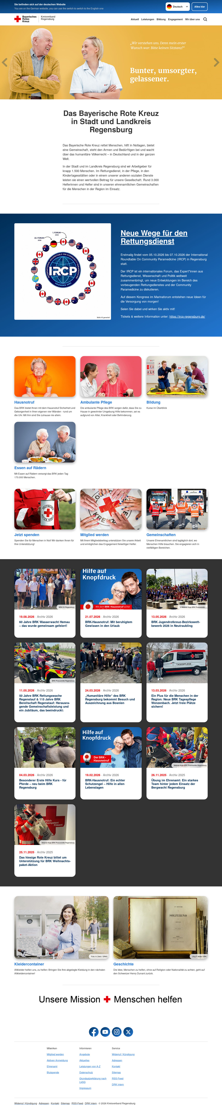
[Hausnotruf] (45, 376)
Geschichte (123, 964)
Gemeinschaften (161, 534)
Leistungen (147, 19)
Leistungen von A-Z (89, 1066)
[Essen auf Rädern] (45, 442)
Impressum (85, 1088)
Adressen (117, 1060)
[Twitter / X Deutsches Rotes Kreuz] (128, 1032)
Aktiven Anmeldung (57, 1060)
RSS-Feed (117, 1078)
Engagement (175, 19)
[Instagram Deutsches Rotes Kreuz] (117, 1032)
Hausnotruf (24, 402)
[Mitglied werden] (111, 509)
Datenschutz (86, 1072)
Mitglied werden (94, 534)
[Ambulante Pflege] (111, 376)
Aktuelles (84, 1060)
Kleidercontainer (29, 964)
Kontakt (116, 1066)
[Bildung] (177, 376)
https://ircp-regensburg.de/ (187, 316)
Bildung (161, 19)
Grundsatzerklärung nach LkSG (92, 1080)
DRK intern (118, 1084)
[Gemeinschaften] (177, 509)
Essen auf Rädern (30, 467)
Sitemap (116, 1072)
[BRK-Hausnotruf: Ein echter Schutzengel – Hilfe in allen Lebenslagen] (111, 747)
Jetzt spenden (26, 534)
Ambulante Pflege (96, 402)
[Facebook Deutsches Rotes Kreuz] (94, 1032)
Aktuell (135, 19)
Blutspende (53, 1072)
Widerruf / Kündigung (123, 1054)
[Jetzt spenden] (45, 509)
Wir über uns (192, 19)
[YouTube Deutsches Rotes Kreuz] (105, 1032)
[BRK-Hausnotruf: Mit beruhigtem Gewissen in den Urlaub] (111, 589)
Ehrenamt (52, 1066)
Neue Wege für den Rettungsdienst (154, 236)
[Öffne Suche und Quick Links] (205, 19)
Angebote (84, 1054)
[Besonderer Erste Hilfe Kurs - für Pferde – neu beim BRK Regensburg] (45, 747)
